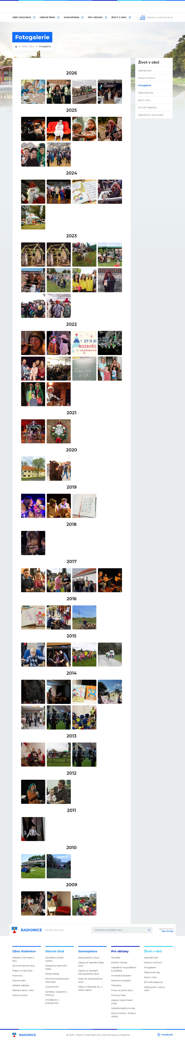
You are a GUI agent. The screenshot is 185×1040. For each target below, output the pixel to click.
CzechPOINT (52, 987)
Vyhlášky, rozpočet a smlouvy (56, 993)
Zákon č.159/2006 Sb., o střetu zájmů (90, 988)
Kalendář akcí (145, 70)
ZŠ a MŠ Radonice (147, 107)
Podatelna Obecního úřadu (56, 967)
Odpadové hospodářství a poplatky (123, 969)
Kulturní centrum (146, 78)
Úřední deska (52, 974)
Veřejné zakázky (20, 985)
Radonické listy (145, 92)
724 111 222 (167, 931)
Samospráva (71, 17)
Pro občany (95, 17)
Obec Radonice (21, 17)
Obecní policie (19, 995)
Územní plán (19, 980)
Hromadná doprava (121, 975)
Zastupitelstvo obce (88, 957)
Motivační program (121, 980)
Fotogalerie (144, 85)
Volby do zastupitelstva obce (90, 980)
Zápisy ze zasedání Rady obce (91, 964)
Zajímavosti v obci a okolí (150, 115)
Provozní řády (118, 995)
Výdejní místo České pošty (122, 1002)
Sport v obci (144, 100)
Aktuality (115, 957)
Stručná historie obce (23, 965)
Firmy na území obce (122, 990)
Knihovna (17, 975)
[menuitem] (23, 17)
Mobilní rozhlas (119, 962)
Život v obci (118, 17)
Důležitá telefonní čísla (123, 1008)
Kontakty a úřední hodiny (54, 959)
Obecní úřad (47, 17)
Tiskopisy (116, 985)
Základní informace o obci (23, 959)
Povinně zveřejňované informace (57, 980)
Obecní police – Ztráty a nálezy (123, 1015)
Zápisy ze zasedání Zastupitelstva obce (88, 972)
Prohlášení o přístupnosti (51, 1001)
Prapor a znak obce (22, 970)
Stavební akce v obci (23, 990)
